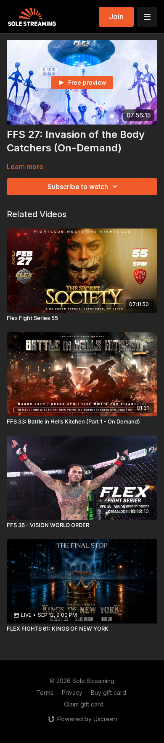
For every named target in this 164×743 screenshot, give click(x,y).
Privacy (72, 692)
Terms (44, 692)
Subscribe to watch (78, 186)
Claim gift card (83, 704)
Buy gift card (108, 692)
